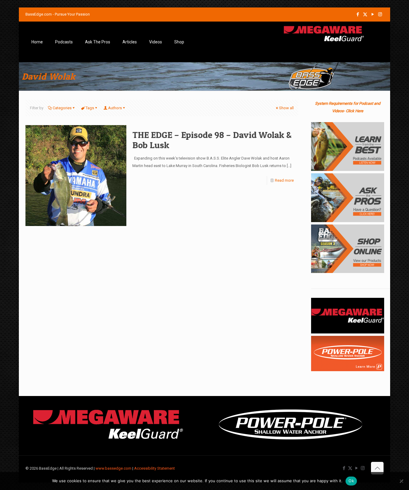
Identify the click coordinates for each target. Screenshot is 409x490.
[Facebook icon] (357, 14)
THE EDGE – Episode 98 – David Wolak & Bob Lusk (212, 139)
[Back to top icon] (377, 468)
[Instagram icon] (380, 14)
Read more (284, 180)
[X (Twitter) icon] (365, 14)
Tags (90, 108)
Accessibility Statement (154, 468)
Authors (115, 108)
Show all (286, 108)
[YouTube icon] (372, 14)
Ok (351, 480)
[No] (402, 481)
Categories (62, 108)
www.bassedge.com (113, 468)
